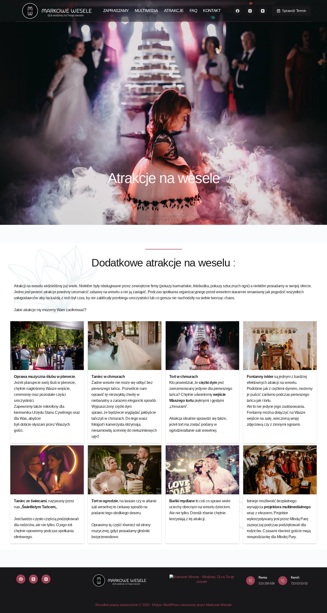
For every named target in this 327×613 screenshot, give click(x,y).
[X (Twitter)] (33, 579)
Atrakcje (174, 10)
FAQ (193, 10)
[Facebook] (237, 10)
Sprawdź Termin (294, 11)
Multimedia (146, 10)
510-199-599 (267, 583)
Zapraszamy (116, 10)
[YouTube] (262, 10)
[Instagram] (250, 10)
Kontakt (211, 10)
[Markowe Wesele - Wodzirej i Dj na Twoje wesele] (201, 579)
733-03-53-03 (299, 583)
